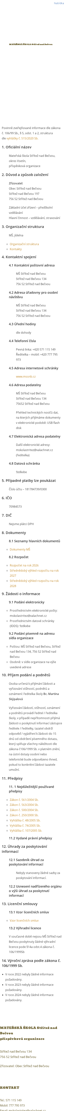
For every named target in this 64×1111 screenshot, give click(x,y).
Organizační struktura (24, 244)
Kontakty (16, 249)
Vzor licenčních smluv (24, 920)
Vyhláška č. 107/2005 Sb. (26, 831)
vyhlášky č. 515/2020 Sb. (22, 138)
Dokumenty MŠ (20, 549)
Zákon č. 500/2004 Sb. (24, 810)
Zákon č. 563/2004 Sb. (24, 805)
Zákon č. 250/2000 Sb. (24, 815)
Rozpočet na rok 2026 (24, 565)
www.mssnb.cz (26, 376)
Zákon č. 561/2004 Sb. (24, 800)
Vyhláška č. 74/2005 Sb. (25, 826)
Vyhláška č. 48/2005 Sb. (25, 820)
